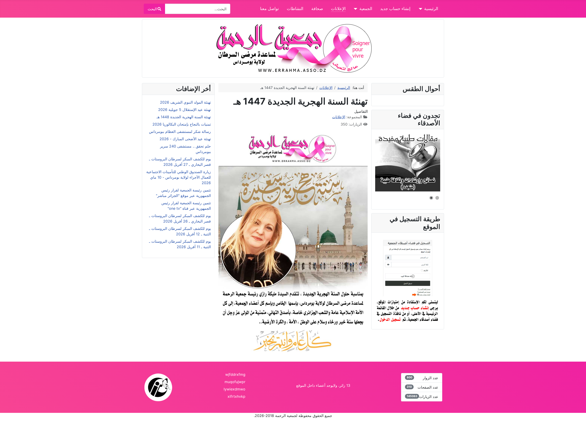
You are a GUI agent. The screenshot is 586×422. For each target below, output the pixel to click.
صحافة (317, 8)
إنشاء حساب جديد (395, 8)
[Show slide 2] (431, 198)
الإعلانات (338, 8)
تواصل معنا (269, 8)
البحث (152, 9)
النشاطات (295, 8)
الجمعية (365, 8)
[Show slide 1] (437, 198)
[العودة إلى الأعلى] (8, 413)
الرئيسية (431, 8)
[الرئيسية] (421, 9)
